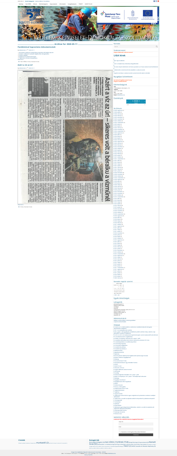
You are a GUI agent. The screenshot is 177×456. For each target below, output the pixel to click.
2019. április (117, 203)
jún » (119, 295)
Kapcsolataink (53, 4)
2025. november (118, 119)
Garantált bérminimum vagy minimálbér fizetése (125, 362)
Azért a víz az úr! (25, 65)
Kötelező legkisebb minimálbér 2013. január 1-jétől (126, 374)
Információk (62, 4)
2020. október (117, 176)
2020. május (117, 184)
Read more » (21, 59)
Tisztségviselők (118, 400)
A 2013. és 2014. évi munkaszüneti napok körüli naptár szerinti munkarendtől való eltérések (136, 335)
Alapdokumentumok (119, 352)
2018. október (117, 212)
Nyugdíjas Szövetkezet (119, 380)
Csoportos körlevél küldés (120, 321)
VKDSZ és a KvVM (92, 448)
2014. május (117, 257)
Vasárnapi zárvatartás (119, 412)
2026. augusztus (118, 110)
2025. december (118, 117)
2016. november (118, 233)
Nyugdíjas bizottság (152, 444)
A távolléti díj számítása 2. (120, 348)
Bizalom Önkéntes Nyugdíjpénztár (122, 357)
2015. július (117, 241)
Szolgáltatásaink (72, 4)
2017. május (117, 229)
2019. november (118, 193)
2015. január (117, 248)
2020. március (117, 186)
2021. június (117, 162)
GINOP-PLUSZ (88, 4)
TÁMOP (81, 4)
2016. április (117, 236)
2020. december (118, 172)
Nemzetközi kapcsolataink (141, 444)
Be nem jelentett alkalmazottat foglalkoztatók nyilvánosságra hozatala (131, 355)
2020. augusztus (118, 179)
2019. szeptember (118, 196)
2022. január (117, 155)
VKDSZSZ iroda (118, 413)
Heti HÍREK (28, 4)
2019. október (117, 195)
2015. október (117, 238)
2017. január (117, 231)
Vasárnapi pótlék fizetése (120, 410)
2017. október (117, 224)
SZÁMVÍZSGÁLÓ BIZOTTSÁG (121, 388)
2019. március (117, 205)
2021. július (117, 160)
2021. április (117, 165)
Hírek (29, 61)
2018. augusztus (118, 215)
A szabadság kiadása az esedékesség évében (125, 342)
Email (120, 426)
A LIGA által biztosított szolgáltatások (123, 336)
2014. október (117, 252)
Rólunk (35, 4)
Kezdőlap (116, 373)
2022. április (117, 150)
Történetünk (117, 402)
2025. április (117, 126)
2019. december (118, 191)
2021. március (117, 167)
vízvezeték (64, 443)
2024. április (117, 138)
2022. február (117, 153)
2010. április (117, 274)
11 (123, 288)
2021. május (117, 164)
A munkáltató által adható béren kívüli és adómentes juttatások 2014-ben (131, 340)
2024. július (117, 134)
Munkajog (116, 378)
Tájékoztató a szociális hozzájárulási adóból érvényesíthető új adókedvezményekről (134, 398)
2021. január (117, 171)
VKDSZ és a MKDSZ (100, 448)
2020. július (117, 181)
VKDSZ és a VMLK (108, 448)
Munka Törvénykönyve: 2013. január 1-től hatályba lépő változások (130, 376)
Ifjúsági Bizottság (134, 442)
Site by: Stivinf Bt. (88, 454)
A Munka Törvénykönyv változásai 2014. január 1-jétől (127, 338)
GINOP (116, 364)
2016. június (117, 234)
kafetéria (28, 443)
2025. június (117, 124)
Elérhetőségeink (43, 4)
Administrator (22, 50)
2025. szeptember (118, 122)
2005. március (117, 278)
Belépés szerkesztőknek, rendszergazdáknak (124, 320)
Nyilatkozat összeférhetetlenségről (27, 56)
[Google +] (158, 1)
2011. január (117, 272)
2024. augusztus (118, 133)
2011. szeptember (118, 267)
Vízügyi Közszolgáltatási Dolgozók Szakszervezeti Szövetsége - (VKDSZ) (88, 452)
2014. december (118, 250)
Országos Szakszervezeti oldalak (95, 446)
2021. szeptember (118, 158)
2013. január (117, 264)
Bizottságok (93, 442)
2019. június (117, 200)
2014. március (117, 259)
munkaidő (42, 442)
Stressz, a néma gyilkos (120, 386)
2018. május (117, 221)
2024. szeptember (118, 131)
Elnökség (116, 359)
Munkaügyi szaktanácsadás (128, 444)
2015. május (117, 245)
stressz (55, 443)
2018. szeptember (118, 214)
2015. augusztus (118, 240)
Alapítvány (116, 354)
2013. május (117, 262)
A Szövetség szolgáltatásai (120, 345)
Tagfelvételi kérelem (119, 390)
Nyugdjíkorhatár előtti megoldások (122, 381)
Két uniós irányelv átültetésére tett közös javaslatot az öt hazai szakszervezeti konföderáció (136, 66)
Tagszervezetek (118, 393)
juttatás (24, 443)
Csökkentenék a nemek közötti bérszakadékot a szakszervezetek (129, 70)
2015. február (117, 246)
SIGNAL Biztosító (118, 385)
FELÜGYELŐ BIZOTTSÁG (120, 361)
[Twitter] (156, 1)
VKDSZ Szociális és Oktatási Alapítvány (144, 446)
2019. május (117, 202)
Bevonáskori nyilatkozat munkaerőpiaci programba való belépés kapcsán (36, 52)
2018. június (117, 219)
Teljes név (121, 421)
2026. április (117, 112)
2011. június (117, 271)
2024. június (117, 136)
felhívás (20, 443)
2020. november (118, 174)
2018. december (118, 208)
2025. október (117, 120)
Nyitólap (21, 4)
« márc (115, 295)
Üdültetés (116, 403)
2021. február (117, 169)
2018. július (117, 217)
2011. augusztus (118, 269)
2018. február (117, 222)
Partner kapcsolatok (106, 446)
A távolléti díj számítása (120, 347)
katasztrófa (33, 443)
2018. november (118, 210)
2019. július (117, 198)
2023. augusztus (118, 141)
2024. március (117, 139)
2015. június (117, 243)
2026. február (117, 115)
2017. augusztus (118, 226)
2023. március (117, 143)
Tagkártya (116, 392)
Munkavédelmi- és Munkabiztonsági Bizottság (109, 444)
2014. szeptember (118, 253)
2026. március (117, 114)
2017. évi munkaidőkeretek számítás (123, 330)
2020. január (117, 189)
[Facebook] (154, 1)
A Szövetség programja (120, 343)
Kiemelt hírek (35, 61)
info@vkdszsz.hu (121, 95)
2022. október (117, 148)
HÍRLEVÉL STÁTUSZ (119, 367)
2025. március (117, 127)
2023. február (117, 145)
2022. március (117, 152)
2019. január (117, 207)
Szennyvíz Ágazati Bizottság (117, 446)
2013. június (117, 260)
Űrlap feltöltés (117, 405)
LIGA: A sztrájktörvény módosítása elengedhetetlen (126, 63)
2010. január (117, 276)
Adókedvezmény (118, 350)
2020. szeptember (118, 177)
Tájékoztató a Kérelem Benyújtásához (28, 58)
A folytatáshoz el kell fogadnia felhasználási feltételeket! (133, 432)
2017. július (117, 227)
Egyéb (101, 442)
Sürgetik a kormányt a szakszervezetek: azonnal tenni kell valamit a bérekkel (132, 73)
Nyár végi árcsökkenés (119, 60)
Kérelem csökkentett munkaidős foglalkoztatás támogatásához (34, 54)
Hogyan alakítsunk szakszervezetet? (123, 369)
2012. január (117, 265)
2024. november (118, 129)
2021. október (117, 157)
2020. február (117, 188)
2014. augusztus (118, 255)
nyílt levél (51, 443)
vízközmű (59, 443)
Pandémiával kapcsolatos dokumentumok (37, 47)
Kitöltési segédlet (23, 55)
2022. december (118, 146)
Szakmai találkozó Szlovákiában (42, 1)
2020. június (117, 183)
